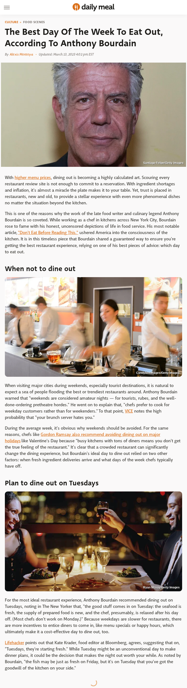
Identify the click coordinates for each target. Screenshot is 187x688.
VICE (129, 411)
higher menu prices (33, 177)
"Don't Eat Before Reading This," (48, 233)
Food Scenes (34, 22)
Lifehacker (14, 643)
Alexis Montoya (21, 54)
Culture (11, 22)
